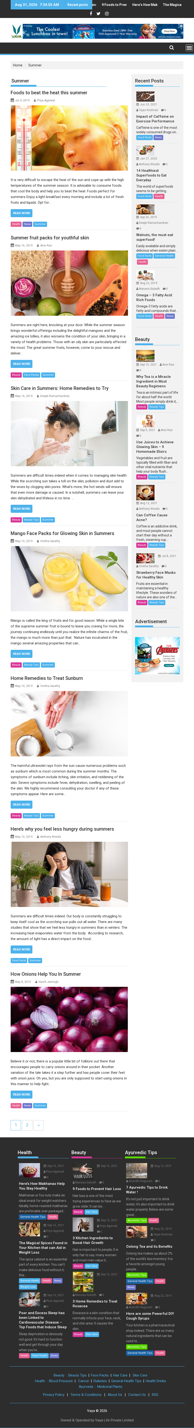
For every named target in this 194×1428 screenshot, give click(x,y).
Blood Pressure (61, 1381)
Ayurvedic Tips (141, 1152)
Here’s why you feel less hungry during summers (62, 829)
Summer (40, 224)
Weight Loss (28, 1286)
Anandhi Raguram (140, 1181)
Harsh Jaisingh (48, 982)
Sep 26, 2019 (148, 217)
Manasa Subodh (149, 288)
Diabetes (100, 1381)
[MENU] (189, 47)
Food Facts (19, 960)
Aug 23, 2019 (163, 1228)
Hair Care (91, 1211)
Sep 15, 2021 (148, 364)
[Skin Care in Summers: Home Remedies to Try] (69, 433)
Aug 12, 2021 (148, 503)
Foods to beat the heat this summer (49, 92)
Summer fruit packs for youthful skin (50, 238)
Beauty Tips (31, 519)
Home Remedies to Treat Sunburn (47, 678)
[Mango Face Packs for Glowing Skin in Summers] (69, 578)
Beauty (16, 374)
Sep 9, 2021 (147, 430)
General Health (164, 255)
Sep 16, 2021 (55, 1166)
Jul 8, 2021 (169, 556)
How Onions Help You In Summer (46, 974)
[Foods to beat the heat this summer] (69, 138)
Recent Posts (149, 81)
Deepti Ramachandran (55, 396)
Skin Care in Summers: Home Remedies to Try (60, 388)
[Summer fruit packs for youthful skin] (69, 283)
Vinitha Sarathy (50, 541)
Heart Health (39, 1355)
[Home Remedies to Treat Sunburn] (69, 723)
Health (16, 224)
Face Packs (31, 374)
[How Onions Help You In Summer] (69, 1019)
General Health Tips (32, 1216)
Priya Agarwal (46, 100)
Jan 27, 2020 (148, 158)
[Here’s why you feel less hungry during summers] (69, 874)
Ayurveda (86, 1387)
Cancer (83, 1381)
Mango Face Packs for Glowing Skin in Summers (62, 533)
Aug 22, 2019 (148, 283)
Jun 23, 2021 (148, 104)
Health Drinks (156, 1381)
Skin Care (92, 1334)
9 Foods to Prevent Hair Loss (110, 5)
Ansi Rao (46, 245)
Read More (21, 213)
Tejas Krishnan (148, 110)
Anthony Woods (50, 836)
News (27, 224)
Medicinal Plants (109, 1387)
